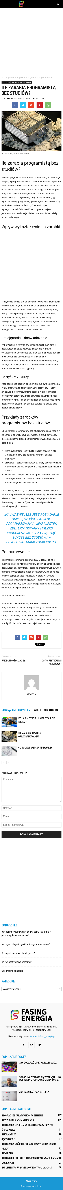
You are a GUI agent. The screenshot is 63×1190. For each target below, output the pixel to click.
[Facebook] (23, 1045)
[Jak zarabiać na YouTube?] (9, 1096)
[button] (58, 4)
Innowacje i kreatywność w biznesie (22, 1115)
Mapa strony (31, 1181)
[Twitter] (40, 1045)
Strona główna (8, 77)
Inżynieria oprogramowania (21, 82)
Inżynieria (6, 82)
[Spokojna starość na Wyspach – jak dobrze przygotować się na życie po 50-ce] (9, 1081)
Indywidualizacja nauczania (18, 1120)
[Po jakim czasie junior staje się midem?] (9, 722)
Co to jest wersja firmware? (35, 747)
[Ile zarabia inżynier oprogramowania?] (9, 736)
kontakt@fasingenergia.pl (42, 1036)
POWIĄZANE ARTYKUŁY (16, 710)
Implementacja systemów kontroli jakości (27, 1167)
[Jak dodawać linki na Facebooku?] (9, 1067)
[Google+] (31, 1045)
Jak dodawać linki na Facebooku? (38, 1062)
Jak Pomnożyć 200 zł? (14, 660)
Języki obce (8, 1139)
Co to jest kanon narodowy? (51, 662)
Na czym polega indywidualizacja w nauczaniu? (26, 944)
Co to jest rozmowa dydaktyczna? (18, 953)
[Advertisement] (31, 41)
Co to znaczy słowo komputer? (17, 961)
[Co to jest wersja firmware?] (9, 751)
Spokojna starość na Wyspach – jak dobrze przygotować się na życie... (40, 1078)
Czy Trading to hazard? (13, 970)
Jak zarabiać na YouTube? (34, 1092)
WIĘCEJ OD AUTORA (46, 710)
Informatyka (9, 1134)
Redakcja (11, 98)
